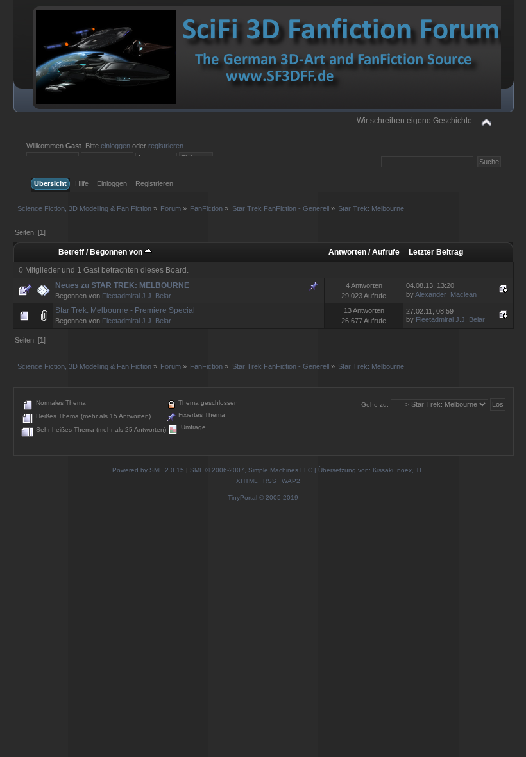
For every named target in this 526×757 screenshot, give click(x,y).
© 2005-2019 (278, 497)
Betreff (71, 252)
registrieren (165, 145)
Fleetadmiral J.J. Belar (136, 296)
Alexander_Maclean (446, 294)
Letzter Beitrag (436, 252)
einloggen (115, 145)
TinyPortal (242, 497)
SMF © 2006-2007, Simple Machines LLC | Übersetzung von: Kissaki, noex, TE (307, 469)
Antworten (347, 252)
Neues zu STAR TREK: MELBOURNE (122, 285)
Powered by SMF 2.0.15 (148, 469)
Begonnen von (117, 252)
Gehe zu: (375, 404)
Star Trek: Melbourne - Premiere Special (125, 310)
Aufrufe (386, 252)
